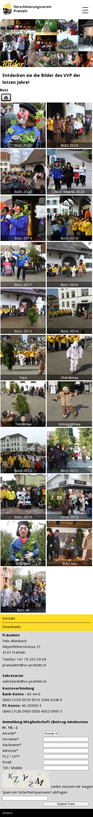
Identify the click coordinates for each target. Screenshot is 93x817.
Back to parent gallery (46, 97)
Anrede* (9, 733)
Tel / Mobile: (12, 767)
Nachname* (11, 744)
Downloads (11, 626)
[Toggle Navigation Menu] (85, 10)
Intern (7, 812)
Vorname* (10, 739)
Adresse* (10, 750)
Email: (7, 762)
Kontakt (8, 618)
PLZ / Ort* (11, 756)
